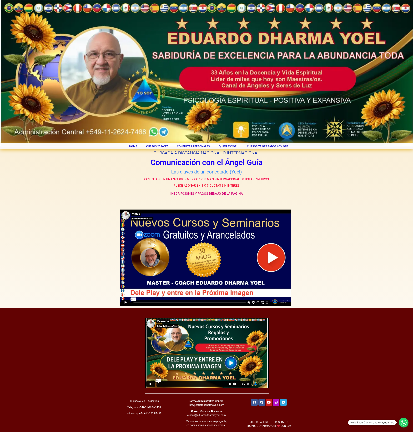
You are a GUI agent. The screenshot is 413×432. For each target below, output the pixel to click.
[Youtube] (269, 402)
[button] (403, 422)
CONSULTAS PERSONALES (193, 146)
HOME (133, 146)
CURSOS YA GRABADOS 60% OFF (267, 146)
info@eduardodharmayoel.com (206, 404)
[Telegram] (283, 402)
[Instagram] (276, 402)
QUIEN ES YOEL (228, 146)
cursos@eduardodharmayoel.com (206, 415)
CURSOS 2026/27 (157, 146)
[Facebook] (254, 402)
